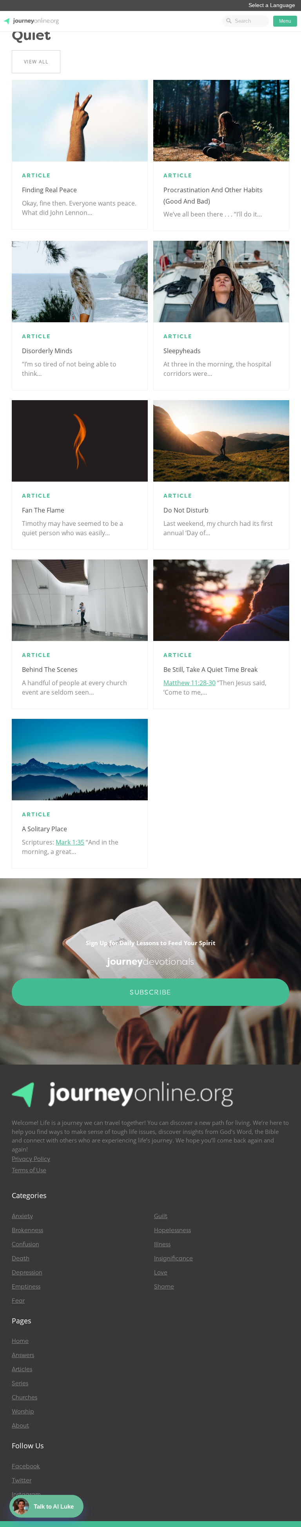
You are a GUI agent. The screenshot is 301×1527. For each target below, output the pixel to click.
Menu (285, 21)
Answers (23, 1355)
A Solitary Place (44, 829)
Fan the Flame (43, 510)
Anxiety (22, 1216)
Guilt (160, 1216)
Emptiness (26, 1287)
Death (20, 1258)
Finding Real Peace (49, 190)
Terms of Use (29, 1170)
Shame (164, 1287)
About (20, 1426)
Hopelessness (172, 1230)
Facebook (26, 1466)
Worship (23, 1411)
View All (36, 61)
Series (20, 1383)
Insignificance (173, 1258)
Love (160, 1272)
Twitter (21, 1480)
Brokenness (27, 1230)
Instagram (26, 1494)
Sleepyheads (182, 351)
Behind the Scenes (50, 669)
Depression (27, 1272)
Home (20, 1341)
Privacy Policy (31, 1159)
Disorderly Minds (47, 351)
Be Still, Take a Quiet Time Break (210, 669)
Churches (24, 1397)
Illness (162, 1244)
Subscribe (150, 992)
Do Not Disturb (186, 510)
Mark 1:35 (70, 842)
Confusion (25, 1244)
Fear (18, 1301)
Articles (22, 1369)
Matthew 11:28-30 (189, 683)
